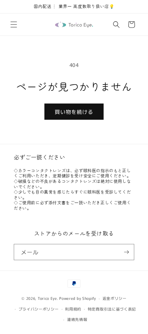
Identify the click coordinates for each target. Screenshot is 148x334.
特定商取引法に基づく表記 (112, 309)
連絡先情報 (77, 319)
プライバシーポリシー (39, 309)
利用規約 (73, 309)
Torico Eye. (48, 298)
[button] (13, 24)
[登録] (126, 252)
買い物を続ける (74, 111)
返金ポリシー (115, 298)
